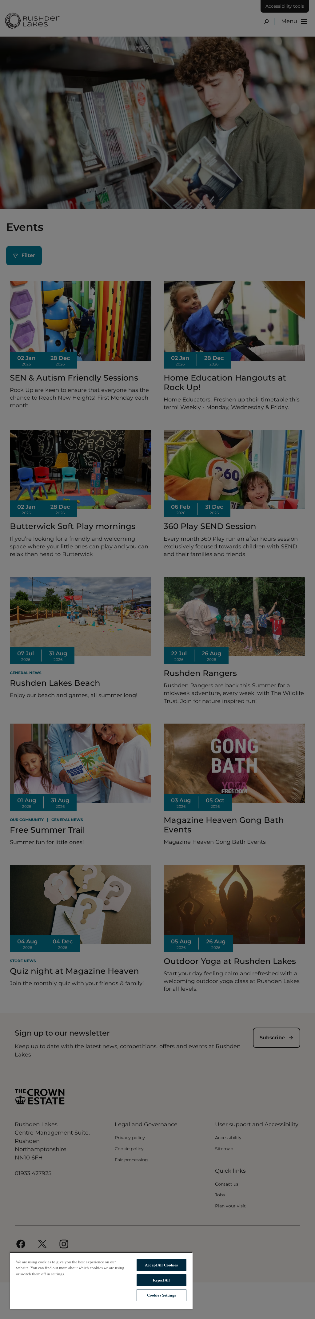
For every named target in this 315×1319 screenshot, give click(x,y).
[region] (101, 1280)
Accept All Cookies (161, 1265)
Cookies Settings (161, 1295)
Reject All (161, 1280)
